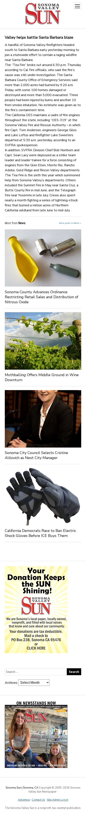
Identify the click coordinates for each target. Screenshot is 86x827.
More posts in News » (70, 223)
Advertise (24, 800)
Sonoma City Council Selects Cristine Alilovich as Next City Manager (36, 455)
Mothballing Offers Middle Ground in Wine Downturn (42, 377)
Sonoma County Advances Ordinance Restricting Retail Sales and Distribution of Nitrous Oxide (41, 296)
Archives (11, 682)
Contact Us (38, 800)
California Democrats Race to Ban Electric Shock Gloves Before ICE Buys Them (40, 533)
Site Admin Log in (57, 800)
